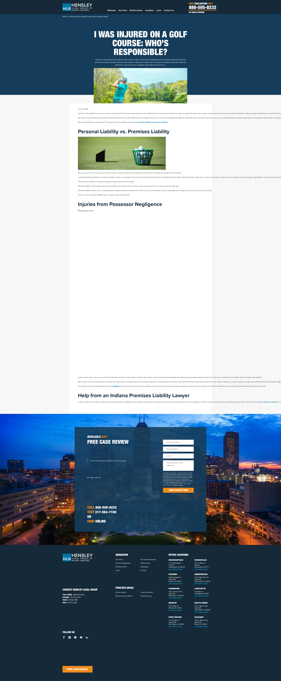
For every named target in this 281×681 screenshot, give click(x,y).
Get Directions (175, 569)
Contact (143, 570)
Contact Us (169, 10)
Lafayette (200, 588)
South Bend (201, 602)
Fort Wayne (175, 617)
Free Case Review (77, 669)
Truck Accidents (146, 592)
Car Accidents (121, 592)
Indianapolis (176, 560)
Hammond (174, 588)
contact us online (270, 402)
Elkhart (199, 617)
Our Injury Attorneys (148, 559)
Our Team (122, 10)
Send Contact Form (178, 490)
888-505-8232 (202, 8)
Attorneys (111, 10)
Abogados (144, 566)
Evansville (201, 560)
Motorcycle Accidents (124, 596)
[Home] (77, 7)
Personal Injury (146, 596)
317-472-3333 (75, 597)
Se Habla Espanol (197, 13)
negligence (116, 386)
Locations (149, 10)
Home (65, 16)
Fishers (173, 574)
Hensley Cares (121, 566)
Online (96, 521)
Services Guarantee (123, 563)
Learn (158, 10)
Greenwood (201, 574)
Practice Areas (136, 10)
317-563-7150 (101, 512)
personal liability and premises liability (152, 122)
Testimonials (145, 563)
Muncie (173, 602)
